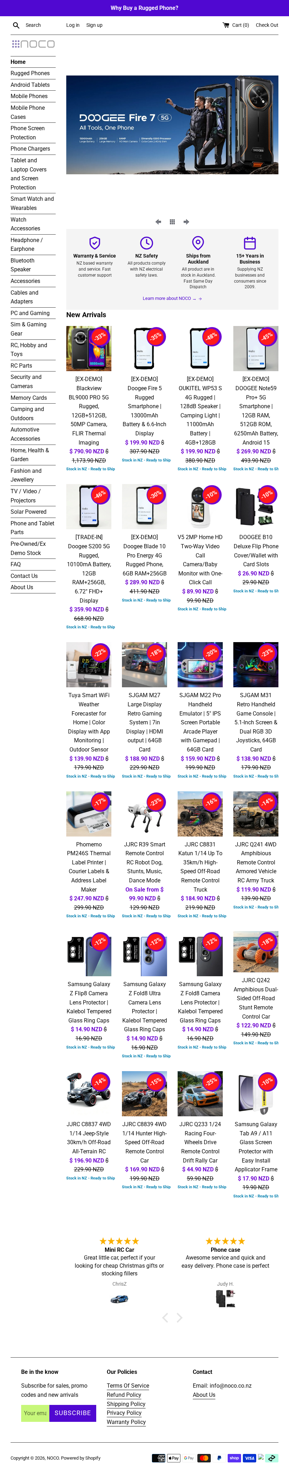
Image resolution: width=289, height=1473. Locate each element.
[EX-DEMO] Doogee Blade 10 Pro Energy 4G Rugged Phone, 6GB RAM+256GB (145, 555)
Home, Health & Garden (30, 455)
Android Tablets (30, 85)
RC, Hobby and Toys (29, 350)
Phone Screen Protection (28, 133)
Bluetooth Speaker (23, 265)
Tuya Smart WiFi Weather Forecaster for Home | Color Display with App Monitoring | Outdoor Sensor (89, 722)
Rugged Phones (30, 73)
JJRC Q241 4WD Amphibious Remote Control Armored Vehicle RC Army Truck (256, 862)
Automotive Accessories (25, 434)
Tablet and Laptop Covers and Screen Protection (29, 174)
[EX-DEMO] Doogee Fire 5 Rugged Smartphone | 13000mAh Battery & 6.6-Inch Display (144, 406)
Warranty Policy (126, 1422)
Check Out (267, 25)
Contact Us (24, 576)
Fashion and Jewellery (26, 475)
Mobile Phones (29, 96)
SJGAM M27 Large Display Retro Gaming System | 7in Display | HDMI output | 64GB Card (144, 722)
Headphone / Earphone (27, 245)
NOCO (53, 1458)
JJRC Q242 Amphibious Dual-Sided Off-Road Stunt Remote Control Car (256, 998)
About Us (22, 587)
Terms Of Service (128, 1385)
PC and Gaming (30, 313)
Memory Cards (29, 397)
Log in (73, 25)
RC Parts (21, 365)
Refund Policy (124, 1394)
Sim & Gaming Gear (29, 329)
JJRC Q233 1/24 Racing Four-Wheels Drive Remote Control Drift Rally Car (200, 1142)
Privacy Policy (124, 1412)
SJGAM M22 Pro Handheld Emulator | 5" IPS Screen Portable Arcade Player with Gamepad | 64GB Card (200, 722)
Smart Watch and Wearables (32, 203)
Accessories (25, 281)
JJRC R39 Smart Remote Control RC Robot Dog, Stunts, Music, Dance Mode (144, 862)
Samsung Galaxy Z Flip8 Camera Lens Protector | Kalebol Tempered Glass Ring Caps (89, 1002)
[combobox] (44, 25)
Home (18, 62)
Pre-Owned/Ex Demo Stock (28, 548)
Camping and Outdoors (27, 414)
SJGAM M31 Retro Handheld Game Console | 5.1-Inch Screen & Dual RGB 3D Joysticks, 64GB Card (255, 722)
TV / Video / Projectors (26, 496)
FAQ (16, 564)
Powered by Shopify (80, 1458)
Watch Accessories (25, 224)
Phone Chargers (30, 148)
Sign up (94, 25)
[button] (167, 1318)
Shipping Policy (126, 1404)
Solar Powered (29, 511)
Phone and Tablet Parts (32, 528)
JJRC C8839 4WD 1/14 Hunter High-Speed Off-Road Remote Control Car (144, 1142)
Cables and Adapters (24, 297)
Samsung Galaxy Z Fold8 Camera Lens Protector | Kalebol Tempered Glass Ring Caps (200, 1002)
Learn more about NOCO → (170, 298)
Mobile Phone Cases (28, 112)
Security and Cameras (26, 382)
